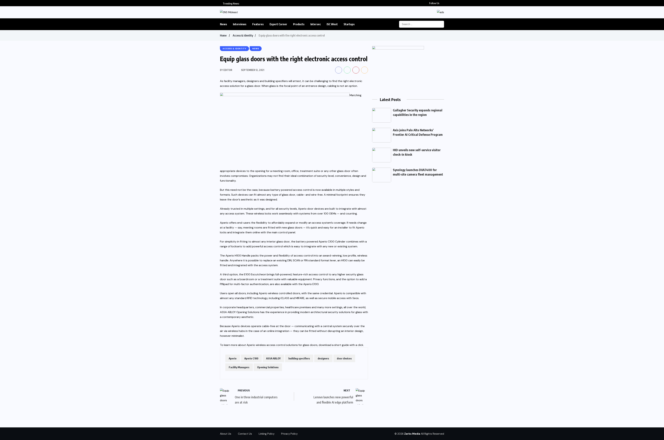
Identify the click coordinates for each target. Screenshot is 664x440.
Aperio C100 (251, 358)
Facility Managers (239, 367)
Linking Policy (266, 434)
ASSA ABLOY (273, 358)
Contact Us (245, 434)
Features (258, 24)
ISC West (332, 24)
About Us (225, 434)
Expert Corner (278, 24)
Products (299, 24)
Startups (349, 24)
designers (323, 358)
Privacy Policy (289, 434)
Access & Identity (243, 35)
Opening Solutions (268, 367)
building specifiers (299, 358)
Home (223, 35)
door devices (344, 358)
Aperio (233, 358)
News (223, 24)
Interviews (239, 24)
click (360, 345)
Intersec (315, 24)
